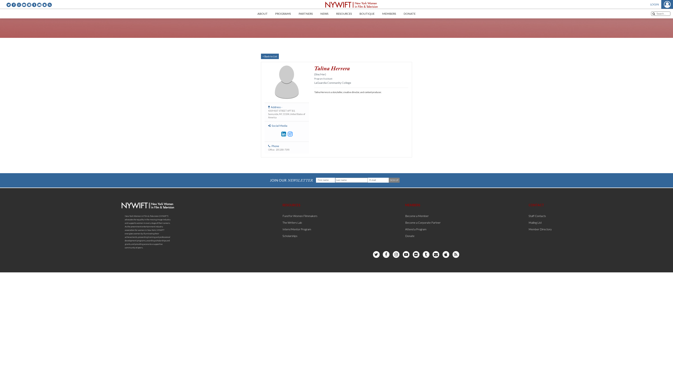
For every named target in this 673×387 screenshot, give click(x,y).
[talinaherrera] (290, 134)
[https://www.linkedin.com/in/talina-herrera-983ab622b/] (283, 134)
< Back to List (270, 56)
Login (654, 4)
